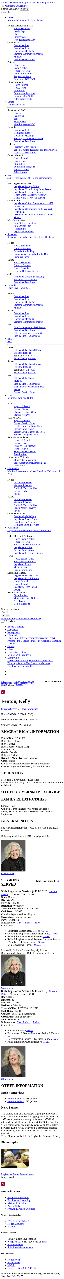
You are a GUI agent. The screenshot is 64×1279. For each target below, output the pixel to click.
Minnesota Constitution (25, 460)
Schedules (12, 234)
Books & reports (22, 603)
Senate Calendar (22, 268)
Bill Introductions (22, 352)
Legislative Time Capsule (26, 587)
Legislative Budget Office (26, 186)
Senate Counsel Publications (27, 544)
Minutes (18, 56)
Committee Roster (22, 48)
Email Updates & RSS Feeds (21, 1268)
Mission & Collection (17, 660)
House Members (22, 28)
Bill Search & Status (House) (28, 350)
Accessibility (20, 228)
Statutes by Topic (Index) (26, 412)
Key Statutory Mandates (38, 663)
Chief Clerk (19, 65)
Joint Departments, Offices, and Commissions (29, 178)
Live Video (19, 482)
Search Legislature (10, 8)
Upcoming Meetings (24, 51)
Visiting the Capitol (16, 1203)
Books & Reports (16, 626)
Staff (16, 34)
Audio (28, 482)
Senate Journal (21, 158)
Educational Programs (24, 93)
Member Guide (21, 567)
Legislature (12, 638)
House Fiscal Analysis (24, 539)
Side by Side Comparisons (27, 336)
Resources (26, 655)
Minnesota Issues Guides (26, 598)
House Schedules (22, 245)
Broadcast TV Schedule (25, 279)
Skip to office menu (31, 2)
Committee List (21, 45)
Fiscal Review (21, 595)
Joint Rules (19, 90)
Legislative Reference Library (28, 192)
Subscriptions (20, 172)
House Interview (15, 1098)
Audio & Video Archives (26, 488)
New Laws (19, 601)
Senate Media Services (25, 508)
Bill (27, 355)
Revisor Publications (24, 550)
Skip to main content (11, 2)
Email (44, 1241)
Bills (9, 338)
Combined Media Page (25, 516)
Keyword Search (22, 406)
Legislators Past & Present (26, 578)
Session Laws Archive (25, 429)
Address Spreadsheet (24, 99)
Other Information (29, 709)
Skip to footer (48, 2)
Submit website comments (20, 1247)
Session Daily (20, 491)
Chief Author (23, 922)
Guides (10, 646)
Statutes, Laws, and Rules (20, 398)
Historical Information (18, 1197)
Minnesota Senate (16, 104)
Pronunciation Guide (24, 96)
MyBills (18, 381)
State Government (28, 638)
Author (36, 922)
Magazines (12, 629)
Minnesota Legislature (16, 5)
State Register (20, 454)
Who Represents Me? (24, 39)
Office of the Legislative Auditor (30, 195)
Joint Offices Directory (25, 223)
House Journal (21, 85)
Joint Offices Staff (22, 226)
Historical (12, 635)
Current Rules (20, 443)
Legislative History (16, 652)
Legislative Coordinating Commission (32, 189)
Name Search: (8, 1177)
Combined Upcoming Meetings (29, 276)
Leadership (19, 31)
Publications (13, 527)
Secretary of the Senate (25, 147)
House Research (22, 70)
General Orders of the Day (27, 271)
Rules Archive (21, 448)
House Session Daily (24, 558)
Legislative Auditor (23, 547)
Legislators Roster (22, 564)
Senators (18, 113)
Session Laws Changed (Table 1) (30, 431)
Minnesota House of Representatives (25, 20)
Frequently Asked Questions (21, 1208)
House (10, 17)
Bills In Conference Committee (29, 333)
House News (13, 1259)
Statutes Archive (22, 414)
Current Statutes (21, 409)
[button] (15, 1158)
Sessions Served (9, 709)
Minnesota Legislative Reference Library (21, 618)
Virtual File (34, 640)
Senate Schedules (22, 262)
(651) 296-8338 (15, 1241)
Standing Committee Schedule (28, 53)
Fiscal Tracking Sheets (25, 358)
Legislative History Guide (26, 575)
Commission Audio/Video (26, 524)
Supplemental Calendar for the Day (31, 254)
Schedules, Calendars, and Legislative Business (30, 237)
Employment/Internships (19, 1200)
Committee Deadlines (24, 59)
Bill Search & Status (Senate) (28, 364)
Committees (13, 285)
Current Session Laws (24, 392)
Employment (20, 37)
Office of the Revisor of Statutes (29, 197)
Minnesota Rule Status (25, 451)
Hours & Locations (38, 660)
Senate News (13, 1262)
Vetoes (17, 389)
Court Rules (19, 465)
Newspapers (13, 632)
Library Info (13, 657)
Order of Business (22, 248)
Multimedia (13, 468)
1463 (58, 881)
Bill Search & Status (24, 378)
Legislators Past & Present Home (17, 1174)
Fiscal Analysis (21, 68)
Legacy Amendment (24, 231)
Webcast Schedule (23, 485)
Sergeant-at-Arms (22, 76)
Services (21, 663)
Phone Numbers (15, 1244)
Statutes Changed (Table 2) (27, 434)
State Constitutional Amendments (30, 462)
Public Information (23, 73)
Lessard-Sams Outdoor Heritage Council (34, 214)
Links (10, 649)
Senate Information (23, 570)
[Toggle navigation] (2, 12)
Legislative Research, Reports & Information (29, 530)
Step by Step (13, 655)
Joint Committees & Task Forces (30, 327)
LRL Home (4, 683)
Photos (17, 493)
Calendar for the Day (24, 251)
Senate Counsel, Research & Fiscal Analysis (35, 149)
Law (9, 395)
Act (32, 355)
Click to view (7, 873)
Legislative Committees (18, 288)
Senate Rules (20, 161)
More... (17, 217)
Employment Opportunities (20, 666)
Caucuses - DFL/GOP (25, 79)
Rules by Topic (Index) (25, 446)
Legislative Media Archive (27, 519)
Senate (10, 101)
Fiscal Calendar (21, 257)
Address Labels (21, 169)
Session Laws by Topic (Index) (29, 426)
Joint (9, 175)
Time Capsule (22, 640)
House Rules (20, 87)
